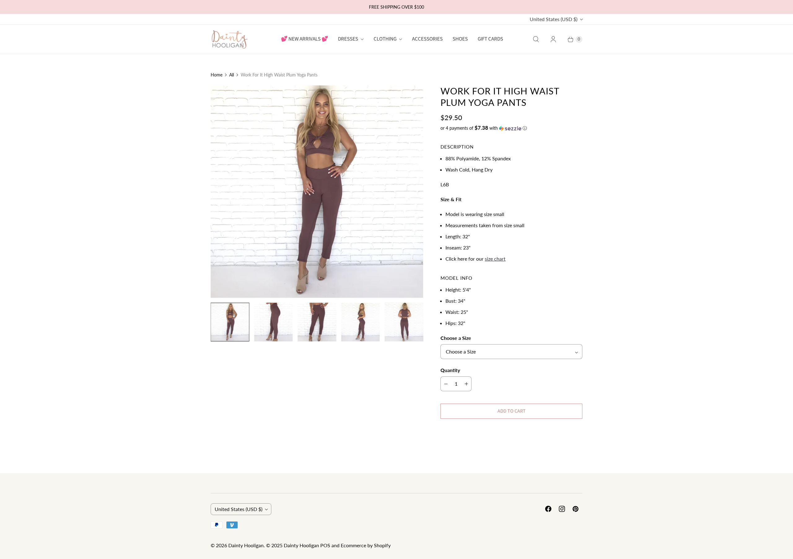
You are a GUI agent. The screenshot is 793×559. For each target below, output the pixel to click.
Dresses (348, 39)
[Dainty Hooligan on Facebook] (548, 508)
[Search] (536, 39)
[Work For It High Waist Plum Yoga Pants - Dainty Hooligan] (317, 191)
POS (325, 545)
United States (553, 19)
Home (216, 74)
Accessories (427, 39)
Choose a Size (455, 338)
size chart (495, 259)
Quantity (450, 370)
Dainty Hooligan (246, 545)
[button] (511, 128)
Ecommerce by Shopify (366, 545)
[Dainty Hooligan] (229, 39)
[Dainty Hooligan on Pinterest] (575, 508)
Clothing (385, 39)
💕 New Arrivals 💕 (304, 39)
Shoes (460, 39)
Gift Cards (490, 39)
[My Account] (553, 39)
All (231, 74)
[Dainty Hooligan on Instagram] (562, 508)
